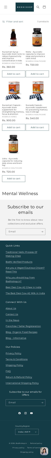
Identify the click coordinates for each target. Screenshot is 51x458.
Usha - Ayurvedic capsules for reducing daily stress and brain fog (12, 162)
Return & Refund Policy (19, 377)
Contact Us (12, 314)
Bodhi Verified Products (19, 261)
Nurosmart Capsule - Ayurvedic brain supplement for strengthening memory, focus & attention (13, 109)
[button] (6, 7)
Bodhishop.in (21, 443)
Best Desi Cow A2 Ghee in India (23, 287)
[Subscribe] (42, 231)
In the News (12, 320)
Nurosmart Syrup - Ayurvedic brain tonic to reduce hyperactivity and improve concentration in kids (13, 56)
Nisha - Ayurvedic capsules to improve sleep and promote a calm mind (35, 55)
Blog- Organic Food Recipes (21, 332)
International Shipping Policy (22, 383)
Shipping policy (27, 452)
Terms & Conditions (17, 359)
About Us (11, 308)
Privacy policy (18, 448)
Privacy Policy (13, 353)
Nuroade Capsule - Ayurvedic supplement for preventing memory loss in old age (37, 108)
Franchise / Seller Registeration (23, 326)
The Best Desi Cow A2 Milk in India (25, 293)
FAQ (8, 371)
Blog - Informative (16, 338)
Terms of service (34, 448)
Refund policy (36, 443)
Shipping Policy (14, 365)
